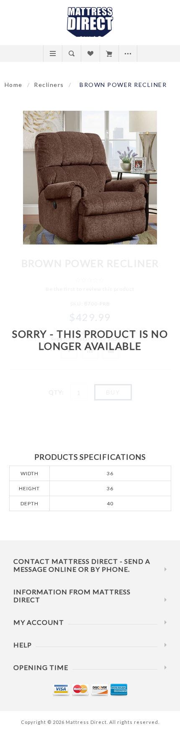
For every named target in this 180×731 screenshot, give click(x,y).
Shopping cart (109, 53)
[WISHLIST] (90, 53)
